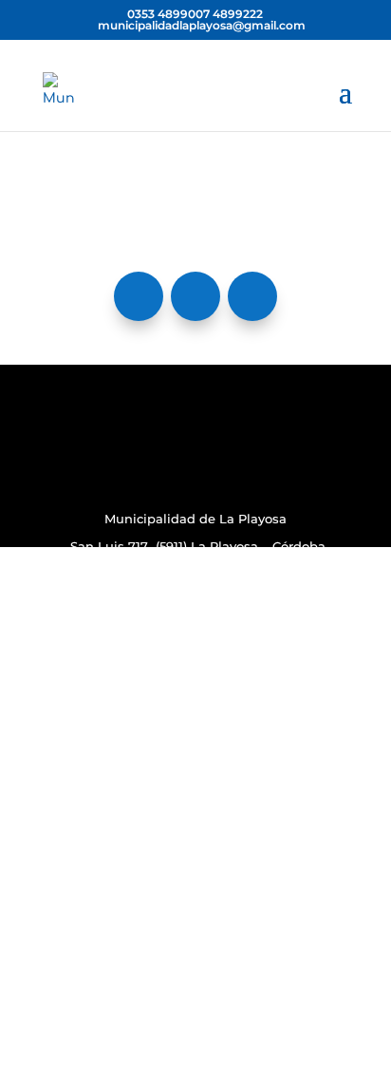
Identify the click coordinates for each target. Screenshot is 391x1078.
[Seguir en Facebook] (138, 296)
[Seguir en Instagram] (195, 296)
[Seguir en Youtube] (252, 296)
